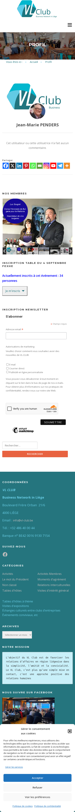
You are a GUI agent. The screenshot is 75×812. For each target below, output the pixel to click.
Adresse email (14, 329)
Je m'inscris (12, 291)
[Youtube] (53, 166)
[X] (12, 166)
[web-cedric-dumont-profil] (44, 251)
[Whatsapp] (33, 166)
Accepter (37, 778)
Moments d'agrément (52, 579)
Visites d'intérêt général (53, 590)
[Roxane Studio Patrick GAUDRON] (65, 251)
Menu (70, 24)
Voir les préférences (37, 797)
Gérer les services (14, 767)
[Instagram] (46, 166)
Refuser (37, 787)
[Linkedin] (19, 166)
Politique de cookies (23, 806)
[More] (67, 166)
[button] (70, 731)
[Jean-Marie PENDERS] (37, 111)
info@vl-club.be (23, 520)
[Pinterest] (26, 166)
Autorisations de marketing (20, 346)
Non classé (9, 585)
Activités (7, 574)
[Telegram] (60, 166)
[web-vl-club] (11, 251)
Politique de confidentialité (47, 806)
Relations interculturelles (54, 585)
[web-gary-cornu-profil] (33, 251)
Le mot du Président (15, 579)
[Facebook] (6, 166)
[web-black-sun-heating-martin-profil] (55, 251)
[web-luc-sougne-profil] (22, 251)
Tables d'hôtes (12, 590)
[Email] (40, 166)
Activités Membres (50, 574)
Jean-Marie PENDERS (37, 125)
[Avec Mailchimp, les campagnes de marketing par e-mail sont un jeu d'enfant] (23, 433)
